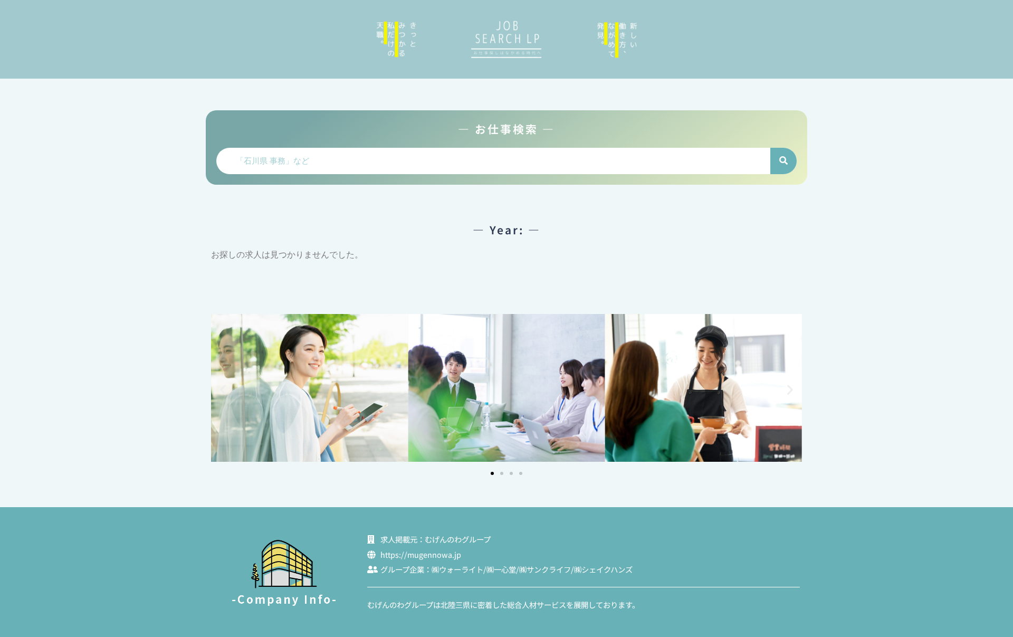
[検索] (783, 161)
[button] (223, 389)
